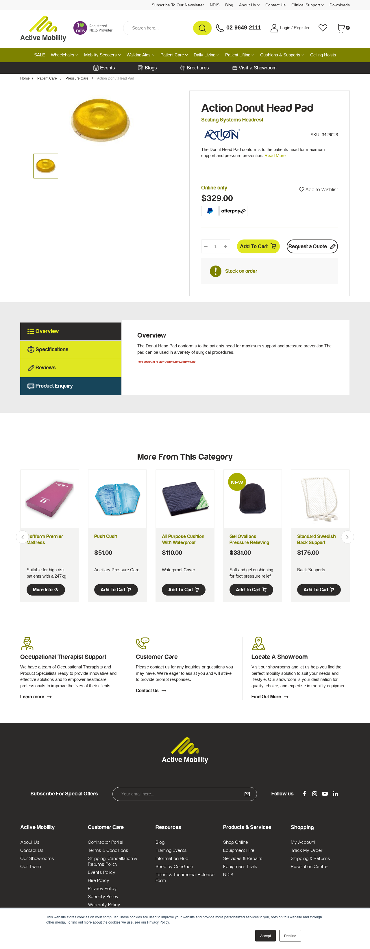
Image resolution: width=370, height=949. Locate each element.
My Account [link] (303, 842)
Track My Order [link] (307, 850)
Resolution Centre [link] (309, 866)
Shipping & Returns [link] (310, 858)
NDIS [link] (228, 874)
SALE (39, 54)
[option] (100, 121)
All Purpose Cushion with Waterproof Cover (183, 542)
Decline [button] (290, 935)
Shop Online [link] (235, 842)
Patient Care (172, 54)
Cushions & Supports (280, 54)
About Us (248, 5)
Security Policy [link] (103, 896)
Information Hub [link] (172, 858)
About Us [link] (30, 842)
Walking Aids (139, 54)
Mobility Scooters (101, 54)
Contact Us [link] (32, 850)
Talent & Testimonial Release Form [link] (185, 877)
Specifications (52, 350)
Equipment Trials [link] (240, 866)
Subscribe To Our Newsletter (178, 5)
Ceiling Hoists (323, 54)
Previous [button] (22, 536)
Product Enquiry (54, 386)
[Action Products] (222, 134)
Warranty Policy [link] (104, 904)
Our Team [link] (30, 866)
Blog (229, 5)
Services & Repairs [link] (242, 858)
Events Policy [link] (101, 872)
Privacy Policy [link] (102, 888)
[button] (318, 189)
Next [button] (347, 536)
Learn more (32, 696)
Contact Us (275, 5)
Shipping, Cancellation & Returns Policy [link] (112, 861)
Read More (275, 155)
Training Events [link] (171, 850)
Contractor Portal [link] (105, 842)
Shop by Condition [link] (174, 866)
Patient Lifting (238, 54)
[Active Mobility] (43, 28)
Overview (47, 331)
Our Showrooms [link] (37, 858)
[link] (304, 794)
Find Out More (266, 696)
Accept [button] (265, 935)
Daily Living (205, 54)
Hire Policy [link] (98, 880)
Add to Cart (254, 247)
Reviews (46, 368)
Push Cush (105, 536)
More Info (43, 589)
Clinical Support (306, 5)
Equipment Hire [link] (238, 850)
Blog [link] (160, 842)
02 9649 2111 (243, 27)
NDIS (214, 5)
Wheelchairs (63, 54)
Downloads (340, 5)
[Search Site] (202, 28)
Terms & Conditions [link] (108, 850)
